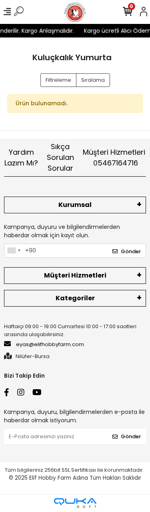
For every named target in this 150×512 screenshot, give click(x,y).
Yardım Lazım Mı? (21, 157)
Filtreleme (58, 80)
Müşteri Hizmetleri (114, 157)
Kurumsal (75, 204)
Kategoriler (75, 298)
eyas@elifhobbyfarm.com (50, 344)
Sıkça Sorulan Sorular (60, 157)
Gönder (131, 251)
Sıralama (93, 80)
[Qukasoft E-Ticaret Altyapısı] (75, 503)
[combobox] (13, 251)
